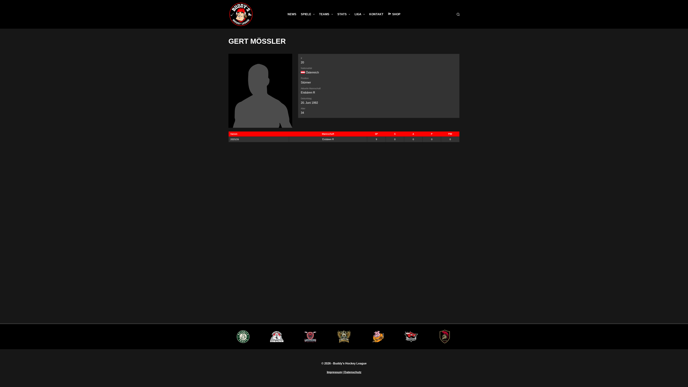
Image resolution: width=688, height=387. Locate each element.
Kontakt (376, 14)
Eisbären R (308, 92)
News (292, 14)
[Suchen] (458, 14)
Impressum (334, 372)
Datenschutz (352, 372)
